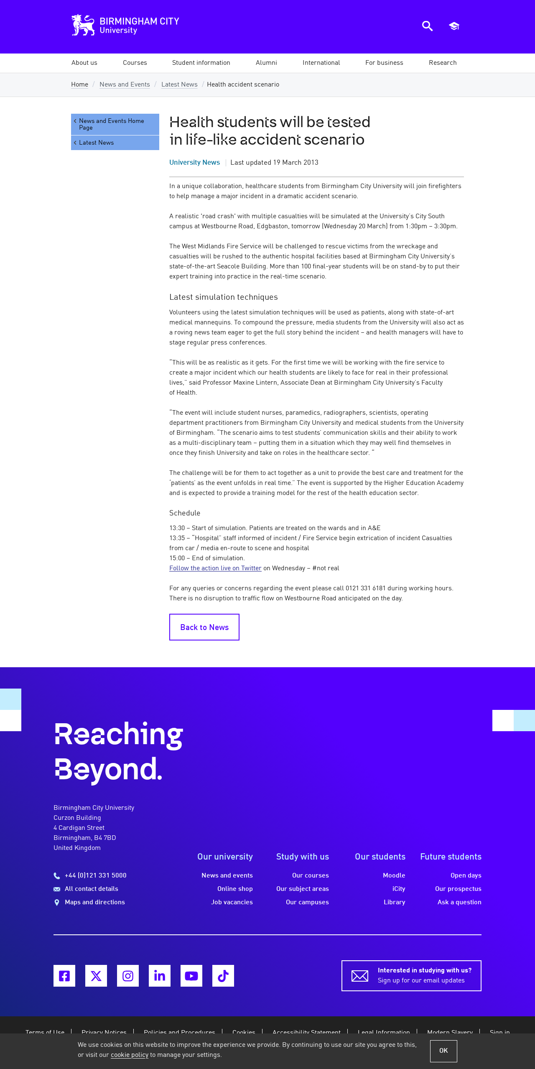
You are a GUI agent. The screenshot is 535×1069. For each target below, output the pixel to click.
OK (443, 1051)
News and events (227, 876)
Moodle (394, 876)
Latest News (179, 85)
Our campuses (307, 902)
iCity (398, 889)
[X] (96, 976)
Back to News (204, 628)
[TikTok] (223, 976)
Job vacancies (232, 902)
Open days (466, 876)
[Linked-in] (160, 976)
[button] (84, 63)
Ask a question (460, 902)
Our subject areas (302, 889)
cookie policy (129, 1055)
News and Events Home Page (111, 124)
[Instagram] (128, 976)
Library (394, 902)
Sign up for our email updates (424, 975)
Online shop (235, 889)
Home (79, 85)
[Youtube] (191, 976)
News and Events (124, 85)
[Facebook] (64, 976)
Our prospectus (458, 889)
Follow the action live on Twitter (215, 568)
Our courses (310, 876)
